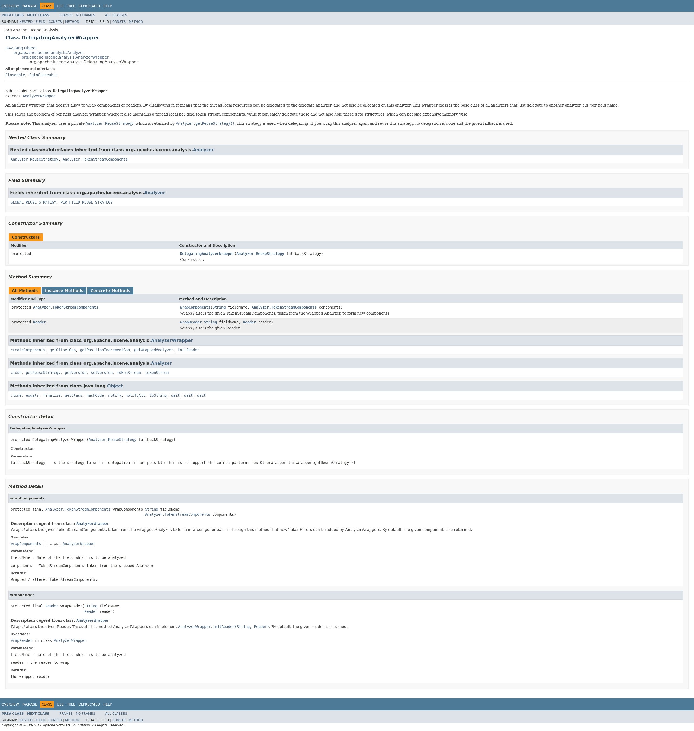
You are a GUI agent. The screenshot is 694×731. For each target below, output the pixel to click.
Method (72, 22)
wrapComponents (195, 307)
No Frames (85, 15)
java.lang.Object (21, 48)
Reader (39, 322)
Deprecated (89, 6)
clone (16, 395)
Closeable (15, 75)
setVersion (102, 372)
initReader (188, 350)
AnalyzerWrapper (39, 96)
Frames (66, 15)
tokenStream (129, 372)
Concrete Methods (110, 290)
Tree (71, 6)
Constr (55, 22)
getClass (73, 395)
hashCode (95, 395)
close (16, 372)
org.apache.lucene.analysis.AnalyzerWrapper (65, 57)
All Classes (116, 15)
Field (40, 22)
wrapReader (191, 322)
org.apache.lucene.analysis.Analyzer (49, 52)
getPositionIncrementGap (105, 350)
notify (114, 395)
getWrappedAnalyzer (153, 350)
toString (158, 395)
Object (115, 386)
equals (32, 395)
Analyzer (203, 149)
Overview (10, 6)
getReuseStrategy (43, 372)
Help (107, 6)
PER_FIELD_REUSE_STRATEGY (86, 202)
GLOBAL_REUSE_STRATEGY (33, 202)
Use (60, 6)
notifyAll (135, 395)
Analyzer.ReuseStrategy (34, 159)
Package (29, 6)
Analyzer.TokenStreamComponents (95, 159)
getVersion (75, 372)
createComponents (28, 350)
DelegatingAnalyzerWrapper (207, 253)
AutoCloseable (43, 75)
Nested (26, 22)
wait (175, 395)
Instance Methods (64, 290)
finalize (51, 395)
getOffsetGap (63, 350)
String (219, 307)
